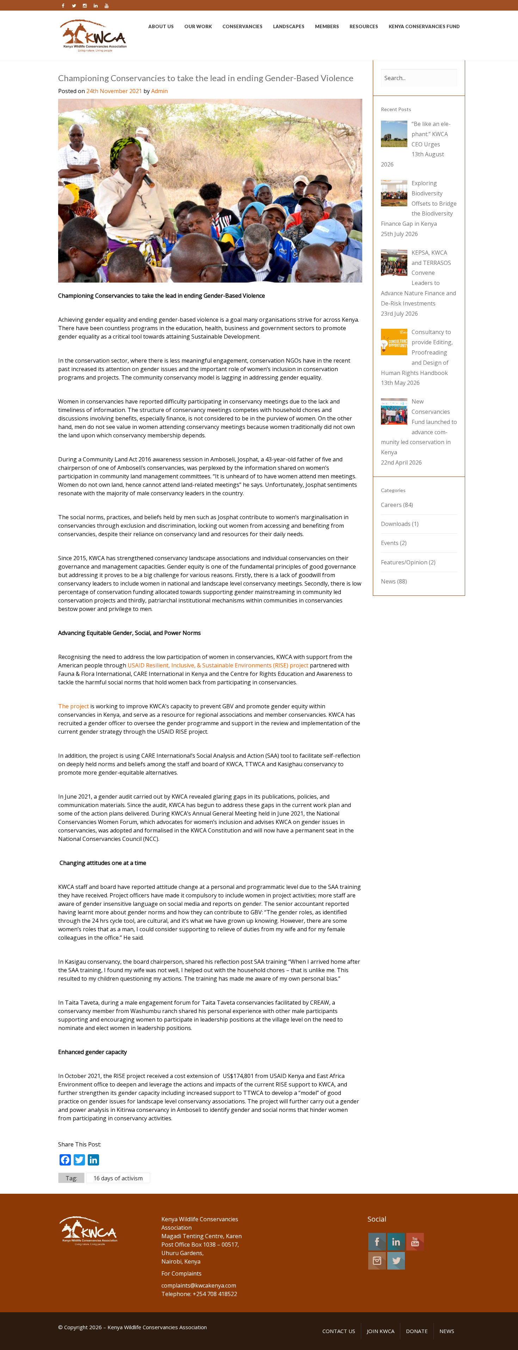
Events (390, 543)
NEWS (446, 1330)
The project (73, 706)
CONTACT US (338, 1330)
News (388, 581)
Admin (159, 91)
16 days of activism (118, 1178)
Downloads (396, 524)
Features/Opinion (404, 562)
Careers (391, 505)
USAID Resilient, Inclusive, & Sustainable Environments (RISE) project (218, 665)
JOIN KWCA (380, 1330)
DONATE (417, 1330)
